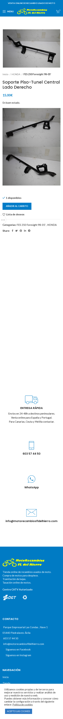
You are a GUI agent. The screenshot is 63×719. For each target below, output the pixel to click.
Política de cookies (22, 704)
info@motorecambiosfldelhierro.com (23, 643)
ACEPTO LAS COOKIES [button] (18, 711)
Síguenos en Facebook (18, 649)
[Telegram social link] (29, 230)
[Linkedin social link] (25, 230)
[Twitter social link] (16, 230)
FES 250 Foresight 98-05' (37, 74)
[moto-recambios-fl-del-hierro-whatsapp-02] (31, 479)
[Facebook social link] (12, 230)
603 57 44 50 (10, 638)
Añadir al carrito (17, 206)
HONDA (16, 74)
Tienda (6, 683)
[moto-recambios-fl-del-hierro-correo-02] (31, 512)
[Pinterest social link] (21, 230)
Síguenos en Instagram (18, 655)
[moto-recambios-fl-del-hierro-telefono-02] (31, 445)
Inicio (6, 74)
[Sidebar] (3, 220)
